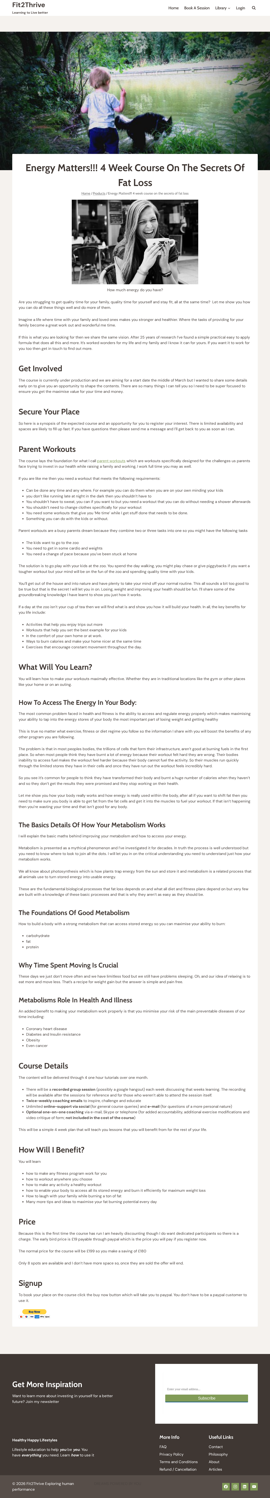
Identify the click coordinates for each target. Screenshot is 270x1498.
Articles (215, 1469)
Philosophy (218, 1454)
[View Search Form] (254, 8)
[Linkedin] (244, 1486)
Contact (216, 1446)
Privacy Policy (172, 1454)
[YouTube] (254, 1486)
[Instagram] (235, 1486)
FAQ (163, 1446)
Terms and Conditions (179, 1461)
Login (240, 8)
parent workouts (111, 460)
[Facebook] (226, 1486)
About (214, 1461)
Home (173, 8)
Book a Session (197, 8)
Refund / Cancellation (178, 1469)
